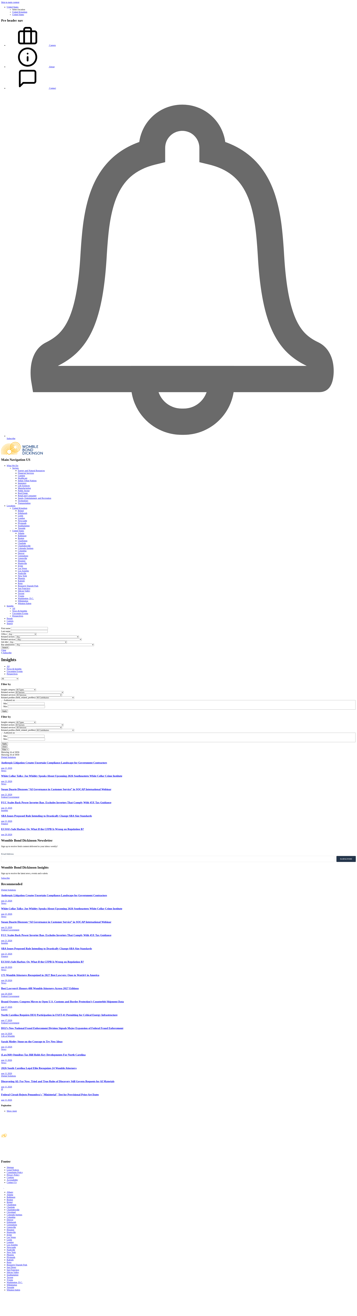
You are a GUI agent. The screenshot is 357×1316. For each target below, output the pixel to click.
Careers (10, 621)
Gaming (21, 475)
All (13, 608)
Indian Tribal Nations (27, 480)
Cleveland (11, 1212)
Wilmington (23, 601)
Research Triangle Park (28, 586)
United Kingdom (19, 12)
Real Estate (23, 493)
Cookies (10, 1177)
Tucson (21, 593)
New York (22, 576)
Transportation (24, 503)
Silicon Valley (24, 591)
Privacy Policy (13, 1175)
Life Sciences (24, 485)
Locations (11, 506)
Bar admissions (8, 644)
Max (5, 706)
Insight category (8, 689)
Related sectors (7, 637)
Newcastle (22, 521)
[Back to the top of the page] (22, 1313)
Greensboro (23, 556)
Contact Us (12, 1182)
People (10, 618)
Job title (4, 642)
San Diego (11, 1267)
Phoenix (21, 578)
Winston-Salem (24, 603)
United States (12, 7)
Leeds (20, 516)
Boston (21, 538)
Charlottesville (24, 546)
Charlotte (22, 543)
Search (10, 623)
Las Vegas (22, 568)
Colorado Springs (25, 548)
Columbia (22, 551)
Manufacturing (24, 488)
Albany (10, 1192)
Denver (21, 553)
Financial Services (26, 473)
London (21, 518)
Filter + (5, 750)
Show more (12, 1111)
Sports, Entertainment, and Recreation (34, 498)
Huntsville (22, 563)
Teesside (21, 528)
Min (5, 703)
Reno (20, 583)
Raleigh (21, 581)
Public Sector (24, 490)
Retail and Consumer (27, 495)
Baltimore (22, 536)
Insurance (22, 483)
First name (5, 628)
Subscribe (7, 653)
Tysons (21, 596)
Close (3, 650)
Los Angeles (23, 571)
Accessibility (12, 1180)
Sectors (15, 468)
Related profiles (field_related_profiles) (18, 697)
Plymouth (22, 523)
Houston (21, 561)
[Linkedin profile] (2, 1187)
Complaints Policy (15, 1172)
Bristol (21, 511)
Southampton (24, 526)
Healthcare (22, 478)
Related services (8, 639)
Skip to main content (10, 2)
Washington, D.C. (26, 598)
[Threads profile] (5, 1187)
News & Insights (19, 611)
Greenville (22, 558)
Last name (5, 631)
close (4, 747)
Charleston (22, 541)
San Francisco (24, 588)
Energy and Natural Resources (31, 470)
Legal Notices (13, 1170)
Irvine (20, 566)
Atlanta (21, 533)
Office (4, 634)
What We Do (12, 465)
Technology (23, 501)
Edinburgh (22, 513)
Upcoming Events (20, 613)
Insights (10, 606)
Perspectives (17, 616)
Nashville (22, 573)
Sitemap (10, 1167)
